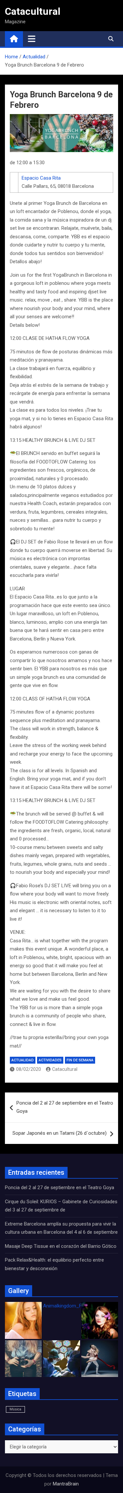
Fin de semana (80, 1060)
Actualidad (22, 1060)
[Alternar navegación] (31, 38)
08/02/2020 (28, 1069)
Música (15, 1409)
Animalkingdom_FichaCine (71, 1306)
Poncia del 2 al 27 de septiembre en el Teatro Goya (64, 1107)
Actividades (50, 1060)
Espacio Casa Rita (41, 178)
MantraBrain (66, 1484)
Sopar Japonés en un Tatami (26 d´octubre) (59, 1133)
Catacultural (32, 11)
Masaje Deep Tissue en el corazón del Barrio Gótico (61, 1246)
